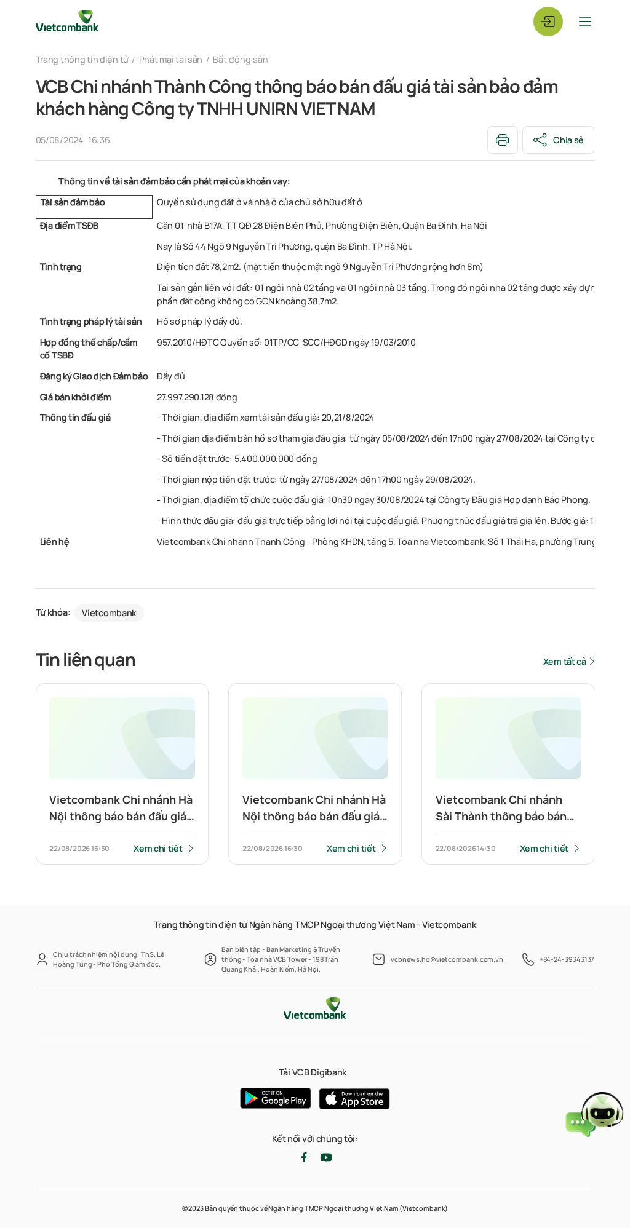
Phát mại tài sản (170, 59)
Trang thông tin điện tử (82, 59)
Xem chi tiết (158, 848)
